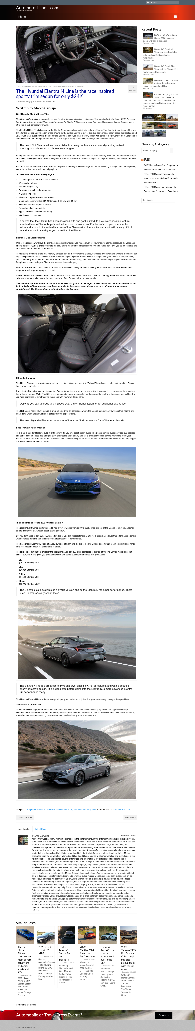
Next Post (129, 817)
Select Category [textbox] (150, 150)
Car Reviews (46, 101)
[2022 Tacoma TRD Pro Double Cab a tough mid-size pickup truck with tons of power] (128, 935)
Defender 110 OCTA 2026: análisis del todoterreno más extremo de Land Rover (160, 83)
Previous (18, 963)
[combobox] (157, 150)
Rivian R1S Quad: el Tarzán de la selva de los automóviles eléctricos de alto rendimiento (160, 53)
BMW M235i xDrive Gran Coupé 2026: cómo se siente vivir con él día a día (160, 38)
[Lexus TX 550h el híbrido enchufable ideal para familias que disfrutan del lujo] (147, 133)
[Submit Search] (148, 2)
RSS (147, 159)
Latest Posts (40, 829)
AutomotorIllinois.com (37, 7)
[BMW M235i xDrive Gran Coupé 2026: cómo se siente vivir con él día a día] (147, 117)
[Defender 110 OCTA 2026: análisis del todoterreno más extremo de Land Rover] (147, 125)
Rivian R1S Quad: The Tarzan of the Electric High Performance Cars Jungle (160, 69)
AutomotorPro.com (121, 809)
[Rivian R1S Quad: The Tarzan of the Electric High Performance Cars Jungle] (172, 117)
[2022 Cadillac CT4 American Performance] (87, 935)
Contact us (163, 1015)
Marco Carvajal (25, 101)
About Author (24, 829)
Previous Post (25, 817)
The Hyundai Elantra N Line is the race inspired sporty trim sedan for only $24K (60, 809)
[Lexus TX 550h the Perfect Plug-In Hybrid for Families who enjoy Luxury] (160, 133)
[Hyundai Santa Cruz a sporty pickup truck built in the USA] (108, 935)
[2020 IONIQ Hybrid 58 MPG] (46, 935)
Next (134, 963)
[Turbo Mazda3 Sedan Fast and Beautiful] (66, 935)
